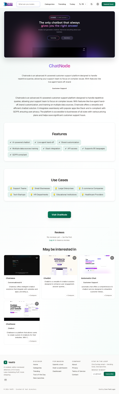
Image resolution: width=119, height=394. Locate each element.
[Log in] (98, 4)
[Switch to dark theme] (92, 4)
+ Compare (32, 295)
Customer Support (59, 88)
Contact (75, 374)
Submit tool (108, 4)
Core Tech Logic (109, 389)
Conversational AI (15, 282)
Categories (50, 4)
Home (35, 364)
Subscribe (109, 374)
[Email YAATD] (5, 380)
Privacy (75, 368)
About (74, 364)
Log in (51, 240)
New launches (38, 378)
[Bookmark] (37, 258)
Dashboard (57, 371)
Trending (62, 4)
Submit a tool (58, 364)
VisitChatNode (59, 214)
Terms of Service (78, 371)
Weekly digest (99, 370)
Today (72, 4)
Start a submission (60, 368)
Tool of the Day (39, 374)
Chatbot (11, 328)
